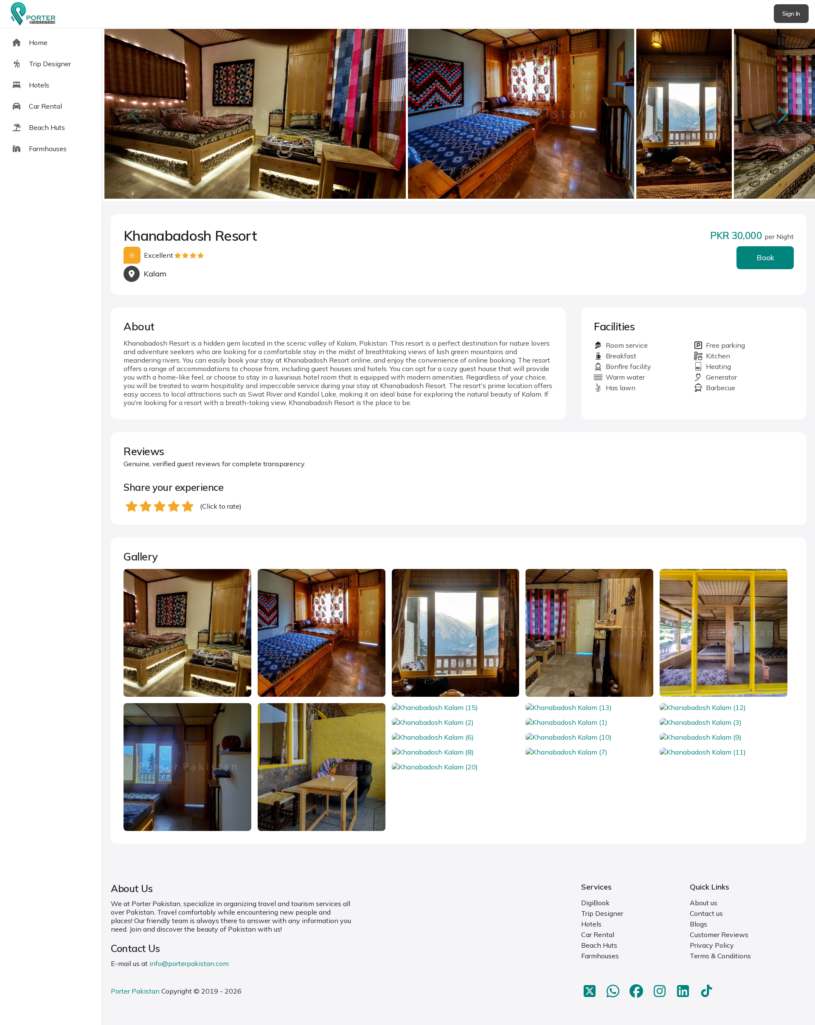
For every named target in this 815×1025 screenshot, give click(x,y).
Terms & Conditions (720, 956)
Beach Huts (599, 945)
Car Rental (597, 934)
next (781, 114)
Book (765, 257)
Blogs (698, 924)
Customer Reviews (719, 934)
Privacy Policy (712, 945)
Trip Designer (602, 913)
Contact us (706, 913)
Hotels (591, 924)
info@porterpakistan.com (189, 963)
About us (703, 902)
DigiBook (595, 902)
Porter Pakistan (135, 991)
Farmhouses (600, 956)
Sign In (791, 13)
